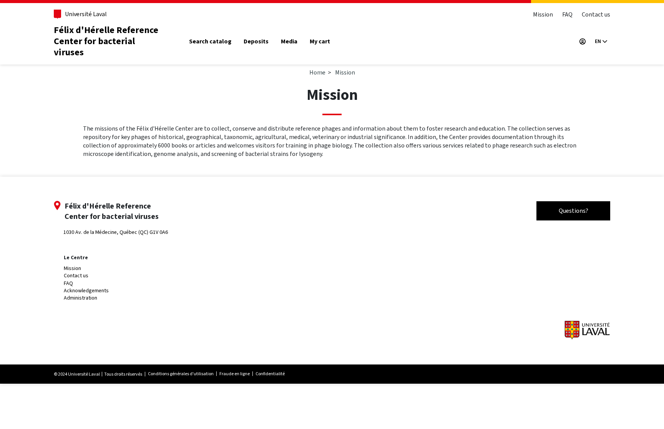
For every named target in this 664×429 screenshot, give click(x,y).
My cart (320, 42)
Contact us (596, 14)
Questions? (573, 211)
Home (317, 72)
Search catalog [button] (210, 42)
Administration (80, 297)
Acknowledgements (86, 290)
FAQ (567, 14)
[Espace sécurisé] (582, 41)
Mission (543, 14)
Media (289, 42)
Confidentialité (270, 374)
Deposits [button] (256, 42)
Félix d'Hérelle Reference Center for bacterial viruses (106, 41)
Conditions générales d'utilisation (181, 374)
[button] (601, 41)
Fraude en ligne (234, 374)
